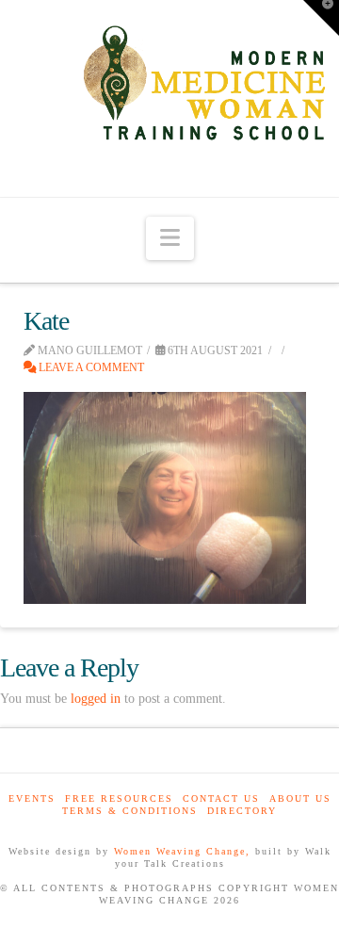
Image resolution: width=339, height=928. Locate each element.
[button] (170, 239)
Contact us (221, 798)
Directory (242, 811)
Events (32, 798)
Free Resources (119, 798)
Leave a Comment (90, 367)
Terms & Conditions (130, 811)
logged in (96, 699)
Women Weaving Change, (182, 851)
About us (300, 798)
